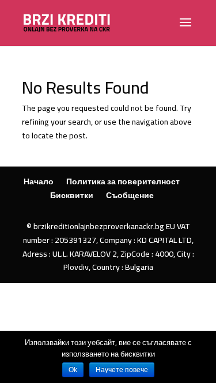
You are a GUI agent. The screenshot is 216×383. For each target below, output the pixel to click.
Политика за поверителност (123, 181)
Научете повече (122, 370)
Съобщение (130, 195)
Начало (39, 181)
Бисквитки (71, 195)
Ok (73, 370)
